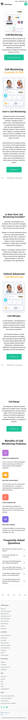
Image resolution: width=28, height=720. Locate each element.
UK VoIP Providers (5, 618)
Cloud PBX (3, 640)
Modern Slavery (5, 700)
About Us (3, 679)
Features (3, 608)
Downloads (3, 628)
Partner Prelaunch (5, 667)
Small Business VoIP (6, 616)
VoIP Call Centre (5, 621)
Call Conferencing (5, 647)
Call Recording (4, 655)
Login (2, 686)
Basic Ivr (3, 652)
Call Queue (3, 650)
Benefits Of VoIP (5, 613)
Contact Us (3, 676)
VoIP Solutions (4, 623)
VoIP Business (12, 717)
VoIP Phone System (5, 645)
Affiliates (3, 662)
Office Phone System (6, 611)
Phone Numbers (5, 642)
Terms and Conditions (6, 698)
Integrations (4, 669)
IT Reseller (3, 664)
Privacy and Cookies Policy (7, 696)
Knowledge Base (5, 689)
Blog (2, 681)
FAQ (2, 684)
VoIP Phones (4, 638)
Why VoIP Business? (6, 635)
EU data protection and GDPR (8, 703)
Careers (3, 626)
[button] (25, 4)
